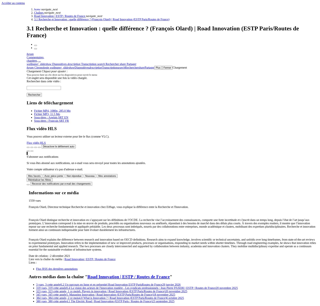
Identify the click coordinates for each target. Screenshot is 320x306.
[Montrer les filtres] (31, 147)
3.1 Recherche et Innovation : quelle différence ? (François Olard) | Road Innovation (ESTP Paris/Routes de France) (101, 19)
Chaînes (39, 12)
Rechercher (34, 94)
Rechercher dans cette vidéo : (44, 81)
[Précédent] (35, 45)
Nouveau (90, 176)
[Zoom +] (39, 147)
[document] (173, 74)
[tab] (47, 64)
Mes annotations (107, 176)
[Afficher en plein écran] (28, 147)
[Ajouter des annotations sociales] (28, 151)
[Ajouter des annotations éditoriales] (31, 151)
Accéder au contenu (13, 3)
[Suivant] (35, 48)
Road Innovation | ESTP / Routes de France (60, 16)
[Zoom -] (35, 147)
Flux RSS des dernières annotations (57, 268)
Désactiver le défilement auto (58, 146)
